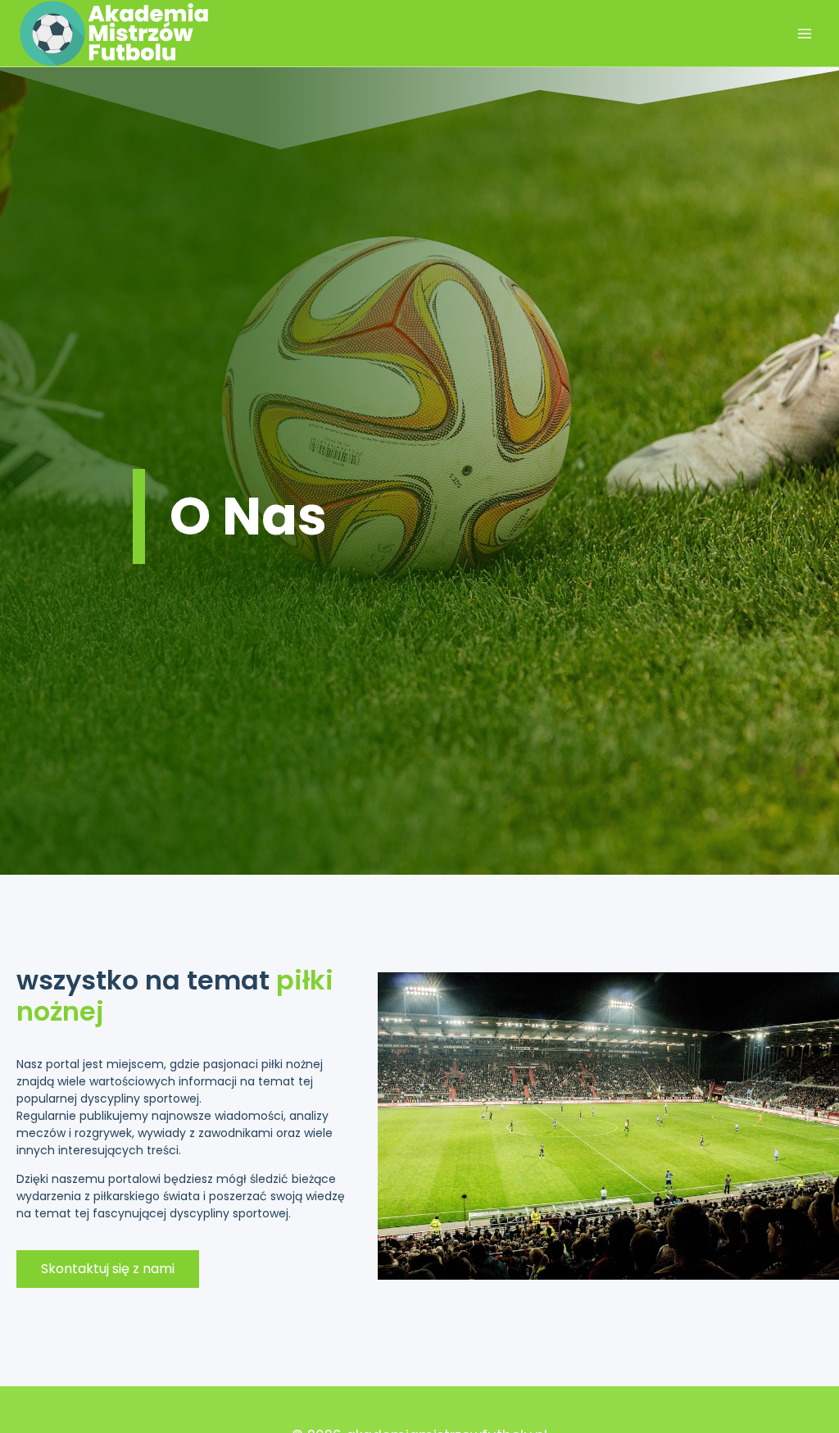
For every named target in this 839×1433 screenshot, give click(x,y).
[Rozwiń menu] (804, 33)
